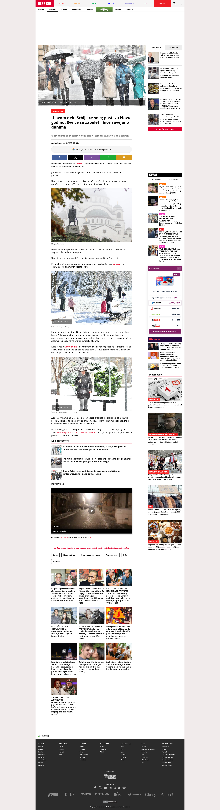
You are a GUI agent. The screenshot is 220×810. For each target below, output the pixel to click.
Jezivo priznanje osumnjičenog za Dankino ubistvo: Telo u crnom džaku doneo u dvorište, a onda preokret (170, 119)
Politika (41, 9)
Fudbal (82, 747)
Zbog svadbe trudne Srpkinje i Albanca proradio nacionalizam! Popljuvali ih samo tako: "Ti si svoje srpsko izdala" (164, 477)
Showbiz (63, 744)
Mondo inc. (167, 744)
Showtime (83, 760)
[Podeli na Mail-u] (124, 157)
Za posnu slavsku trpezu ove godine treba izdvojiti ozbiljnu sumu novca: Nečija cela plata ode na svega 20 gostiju (164, 547)
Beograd (89, 9)
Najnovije (173, 47)
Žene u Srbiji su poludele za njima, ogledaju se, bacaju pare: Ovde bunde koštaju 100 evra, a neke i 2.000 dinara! (165, 512)
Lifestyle (126, 744)
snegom (117, 264)
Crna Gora (145, 757)
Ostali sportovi (84, 754)
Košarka (82, 749)
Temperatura (112, 555)
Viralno (104, 744)
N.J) (91, 537)
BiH (143, 754)
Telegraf (64, 537)
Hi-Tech (123, 757)
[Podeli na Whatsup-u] (108, 157)
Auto (143, 762)
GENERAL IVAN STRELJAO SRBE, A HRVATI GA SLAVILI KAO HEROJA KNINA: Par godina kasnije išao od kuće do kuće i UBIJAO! (165, 441)
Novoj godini (70, 346)
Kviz (60, 754)
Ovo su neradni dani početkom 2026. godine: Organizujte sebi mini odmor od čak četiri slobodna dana (165, 405)
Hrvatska (144, 752)
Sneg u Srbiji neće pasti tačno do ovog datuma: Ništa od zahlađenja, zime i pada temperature (91, 472)
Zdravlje (123, 754)
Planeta (144, 747)
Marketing (165, 752)
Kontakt (164, 749)
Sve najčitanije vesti (165, 129)
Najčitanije (156, 47)
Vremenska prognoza (90, 555)
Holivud (61, 752)
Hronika (64, 9)
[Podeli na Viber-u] (92, 157)
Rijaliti (61, 747)
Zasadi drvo (42, 760)
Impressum (165, 747)
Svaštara (103, 749)
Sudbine (129, 9)
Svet (144, 744)
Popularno (173, 180)
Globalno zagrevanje (148, 749)
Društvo (52, 9)
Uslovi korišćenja (167, 757)
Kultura (123, 760)
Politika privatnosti (167, 760)
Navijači (82, 757)
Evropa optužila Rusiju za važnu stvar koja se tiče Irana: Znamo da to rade (170, 55)
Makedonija (145, 760)
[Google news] (124, 787)
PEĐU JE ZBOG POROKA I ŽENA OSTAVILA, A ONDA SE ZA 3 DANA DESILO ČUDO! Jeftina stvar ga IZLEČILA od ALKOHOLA (170, 103)
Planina (56, 561)
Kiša (125, 555)
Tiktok (102, 752)
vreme (79, 163)
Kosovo (118, 9)
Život (122, 747)
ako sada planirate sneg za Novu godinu (75, 432)
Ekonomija (76, 9)
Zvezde (61, 749)
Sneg (55, 555)
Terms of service (167, 765)
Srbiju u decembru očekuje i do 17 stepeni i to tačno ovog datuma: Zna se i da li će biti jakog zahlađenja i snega (97, 460)
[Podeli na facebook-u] (59, 157)
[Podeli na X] (75, 157)
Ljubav (123, 752)
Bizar (101, 747)
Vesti (41, 744)
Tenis (81, 752)
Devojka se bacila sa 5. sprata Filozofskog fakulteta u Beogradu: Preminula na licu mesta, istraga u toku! (170, 72)
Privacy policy (166, 762)
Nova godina (69, 555)
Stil (122, 749)
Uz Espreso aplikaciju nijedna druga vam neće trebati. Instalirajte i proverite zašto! (91, 548)
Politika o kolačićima (168, 754)
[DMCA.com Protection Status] (110, 802)
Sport (83, 744)
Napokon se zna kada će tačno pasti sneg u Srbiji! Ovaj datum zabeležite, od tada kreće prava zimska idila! (94, 448)
